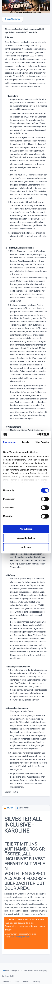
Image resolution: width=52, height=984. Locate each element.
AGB (17, 981)
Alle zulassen (26, 529)
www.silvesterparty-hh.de (20, 937)
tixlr (3, 970)
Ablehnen (26, 547)
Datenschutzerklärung (31, 981)
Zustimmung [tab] (9, 442)
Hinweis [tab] (10, 808)
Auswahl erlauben (26, 538)
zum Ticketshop (13, 19)
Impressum (7, 981)
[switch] (45, 499)
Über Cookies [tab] (42, 442)
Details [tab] (25, 442)
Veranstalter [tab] (23, 808)
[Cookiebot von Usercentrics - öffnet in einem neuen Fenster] (37, 434)
